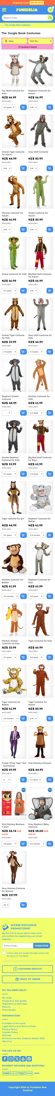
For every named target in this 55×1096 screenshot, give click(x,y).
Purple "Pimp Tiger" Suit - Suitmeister (14, 764)
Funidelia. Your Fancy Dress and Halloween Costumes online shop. (27, 9)
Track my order (29, 979)
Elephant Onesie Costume (10, 397)
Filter (11, 41)
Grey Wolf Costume (38, 151)
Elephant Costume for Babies (39, 520)
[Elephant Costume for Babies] (40, 497)
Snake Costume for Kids (14, 274)
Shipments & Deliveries (14, 1003)
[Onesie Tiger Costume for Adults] (14, 131)
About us (7, 1041)
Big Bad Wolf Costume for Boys (39, 459)
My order (7, 997)
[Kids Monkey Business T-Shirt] (14, 803)
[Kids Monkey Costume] (40, 742)
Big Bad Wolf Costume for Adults (39, 275)
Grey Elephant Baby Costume (38, 825)
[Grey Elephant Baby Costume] (40, 803)
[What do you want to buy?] (4, 10)
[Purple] (14, 742)
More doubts (9, 1009)
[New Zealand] (5, 1059)
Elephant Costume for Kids (39, 581)
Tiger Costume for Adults (37, 703)
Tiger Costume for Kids (40, 640)
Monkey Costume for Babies (12, 581)
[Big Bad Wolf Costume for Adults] (40, 253)
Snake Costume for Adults (38, 214)
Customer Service (29, 969)
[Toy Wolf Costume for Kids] (14, 70)
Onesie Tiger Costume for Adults (13, 153)
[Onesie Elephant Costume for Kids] (14, 436)
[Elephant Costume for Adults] (40, 70)
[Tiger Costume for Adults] (40, 681)
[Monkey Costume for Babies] (14, 559)
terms (13, 956)
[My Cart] (50, 10)
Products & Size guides (14, 1000)
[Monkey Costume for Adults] (14, 192)
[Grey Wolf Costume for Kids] (40, 314)
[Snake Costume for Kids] (14, 253)
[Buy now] (23, 107)
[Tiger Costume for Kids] (40, 620)
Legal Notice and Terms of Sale (19, 1026)
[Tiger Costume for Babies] (14, 681)
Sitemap (6, 1035)
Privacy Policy (9, 1029)
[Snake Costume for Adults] (40, 192)
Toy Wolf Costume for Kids (13, 92)
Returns (6, 1006)
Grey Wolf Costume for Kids (40, 336)
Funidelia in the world (13, 1023)
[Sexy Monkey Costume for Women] (14, 867)
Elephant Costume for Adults (39, 92)
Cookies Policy (10, 1032)
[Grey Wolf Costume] (40, 131)
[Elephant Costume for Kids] (40, 559)
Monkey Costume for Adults (12, 214)
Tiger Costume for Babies (11, 703)
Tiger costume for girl (13, 518)
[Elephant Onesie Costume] (14, 375)
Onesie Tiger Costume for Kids (13, 336)
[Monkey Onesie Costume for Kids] (14, 620)
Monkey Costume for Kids (39, 397)
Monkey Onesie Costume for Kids (10, 642)
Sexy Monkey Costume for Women (13, 889)
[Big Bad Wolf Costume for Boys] (40, 436)
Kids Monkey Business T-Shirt (13, 825)
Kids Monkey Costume (39, 763)
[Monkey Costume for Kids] (40, 375)
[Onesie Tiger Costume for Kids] (14, 314)
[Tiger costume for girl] (14, 497)
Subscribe (41, 945)
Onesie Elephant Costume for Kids (10, 459)
